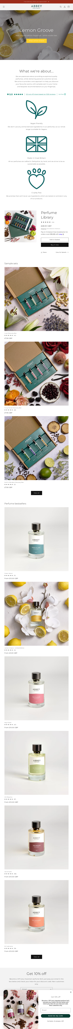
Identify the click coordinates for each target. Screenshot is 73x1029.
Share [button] (45, 252)
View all (36, 493)
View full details (61, 252)
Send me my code (55, 1016)
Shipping (43, 228)
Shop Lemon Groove (36, 41)
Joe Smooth (8, 871)
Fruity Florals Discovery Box (12, 408)
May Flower (7, 722)
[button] (4, 7)
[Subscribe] (50, 989)
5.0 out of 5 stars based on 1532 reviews (41, 94)
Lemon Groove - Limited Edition (14, 648)
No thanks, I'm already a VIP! (55, 1021)
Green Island (8, 573)
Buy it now (55, 245)
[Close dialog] (70, 992)
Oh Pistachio (8, 797)
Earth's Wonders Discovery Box (14, 482)
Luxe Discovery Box (10, 333)
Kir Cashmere (8, 946)
